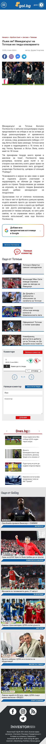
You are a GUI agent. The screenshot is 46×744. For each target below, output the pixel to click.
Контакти (17, 734)
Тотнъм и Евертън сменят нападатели (32, 266)
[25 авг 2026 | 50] (23, 611)
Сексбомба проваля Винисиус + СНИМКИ (19, 523)
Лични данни (35, 741)
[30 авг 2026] (23, 509)
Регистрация (35, 386)
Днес (38, 5)
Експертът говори (36, 664)
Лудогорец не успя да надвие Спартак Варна (31, 465)
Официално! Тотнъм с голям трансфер (32, 323)
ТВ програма (38, 594)
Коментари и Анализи (34, 560)
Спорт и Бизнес (37, 700)
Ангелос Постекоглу (11, 245)
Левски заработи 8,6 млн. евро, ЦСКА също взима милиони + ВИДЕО (21, 696)
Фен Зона (39, 628)
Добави (23, 418)
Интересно (39, 526)
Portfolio (26, 741)
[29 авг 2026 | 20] (23, 645)
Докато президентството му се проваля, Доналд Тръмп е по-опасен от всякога (22, 454)
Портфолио (31, 736)
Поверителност (34, 734)
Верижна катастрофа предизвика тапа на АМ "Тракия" (31, 479)
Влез (29, 386)
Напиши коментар (26, 252)
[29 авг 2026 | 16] (23, 543)
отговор (34, 371)
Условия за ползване (18, 736)
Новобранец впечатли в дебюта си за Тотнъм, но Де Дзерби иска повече (32, 340)
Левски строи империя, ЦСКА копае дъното (21, 625)
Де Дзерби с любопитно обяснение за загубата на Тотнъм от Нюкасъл (32, 298)
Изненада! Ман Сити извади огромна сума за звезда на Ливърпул (32, 283)
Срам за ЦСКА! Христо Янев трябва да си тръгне (23, 557)
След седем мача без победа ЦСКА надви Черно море (31, 439)
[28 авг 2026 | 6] (23, 681)
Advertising (18, 741)
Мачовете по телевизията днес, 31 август (20, 591)
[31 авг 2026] (23, 577)
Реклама (24, 734)
